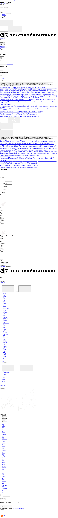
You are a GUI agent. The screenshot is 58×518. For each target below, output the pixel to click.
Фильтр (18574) (28, 82)
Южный (3, 417)
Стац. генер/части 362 (50, 138)
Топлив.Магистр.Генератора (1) (15, 115)
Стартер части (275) (27, 92)
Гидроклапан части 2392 (3, 150)
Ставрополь (5, 320)
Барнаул (4, 338)
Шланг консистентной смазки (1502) (42, 108)
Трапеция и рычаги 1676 (24, 157)
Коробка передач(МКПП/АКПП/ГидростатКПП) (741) (17, 96)
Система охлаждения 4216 (54, 136)
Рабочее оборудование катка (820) (18, 106)
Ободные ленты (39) (27, 90)
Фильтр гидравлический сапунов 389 (5, 146)
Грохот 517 (29, 157)
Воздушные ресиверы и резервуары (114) (14, 101)
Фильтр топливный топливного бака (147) (40, 95)
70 (2, 80)
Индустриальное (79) (32, 88)
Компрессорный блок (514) (10, 114)
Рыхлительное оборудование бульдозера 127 (40, 157)
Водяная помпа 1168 (31, 145)
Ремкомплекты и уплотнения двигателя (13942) (51, 91)
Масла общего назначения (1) (45, 88)
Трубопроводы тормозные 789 (35, 159)
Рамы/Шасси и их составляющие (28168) (16, 84)
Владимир (4, 296)
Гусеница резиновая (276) (12, 86)
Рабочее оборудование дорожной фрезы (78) (7, 106)
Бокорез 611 (9, 142)
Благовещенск (5, 346)
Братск (3, 479)
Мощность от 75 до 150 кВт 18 (19, 163)
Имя (0, 495)
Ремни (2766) (2, 92)
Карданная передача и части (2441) (5, 96)
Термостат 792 (31, 144)
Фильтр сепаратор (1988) (20, 95)
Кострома (4, 297)
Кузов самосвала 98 (34, 158)
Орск (4, 325)
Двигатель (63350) (23, 82)
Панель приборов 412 (42, 151)
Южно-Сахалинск (5, 353)
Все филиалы (4, 3)
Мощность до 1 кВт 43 (3, 163)
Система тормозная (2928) (11, 83)
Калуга (4, 305)
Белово (4, 339)
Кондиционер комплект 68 (26, 155)
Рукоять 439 (39, 158)
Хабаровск (4, 357)
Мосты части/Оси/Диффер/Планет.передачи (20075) (44, 96)
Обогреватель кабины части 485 (4, 155)
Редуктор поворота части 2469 (30, 149)
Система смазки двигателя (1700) (16, 92)
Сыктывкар (5, 312)
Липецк (4, 304)
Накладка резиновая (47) (11, 87)
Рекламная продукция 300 (44, 138)
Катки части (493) (29, 86)
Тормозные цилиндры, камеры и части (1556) (48, 101)
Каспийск (3, 453)
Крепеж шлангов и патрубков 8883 (5, 159)
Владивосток (5, 347)
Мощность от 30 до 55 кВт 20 (28, 163)
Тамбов (3, 437)
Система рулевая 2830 (10, 137)
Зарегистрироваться (10, 64)
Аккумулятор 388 (31, 151)
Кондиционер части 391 (19, 155)
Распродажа (6, 283)
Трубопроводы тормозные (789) (15, 108)
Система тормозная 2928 (4, 137)
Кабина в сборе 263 (31, 161)
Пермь (4, 326)
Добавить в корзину (3, 265)
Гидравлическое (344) (13, 88)
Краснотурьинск (5, 337)
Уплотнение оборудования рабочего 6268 (15, 157)
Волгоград (3, 447)
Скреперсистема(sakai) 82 (4, 139)
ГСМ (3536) (8, 82)
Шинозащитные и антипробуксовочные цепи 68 (14, 143)
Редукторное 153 (32, 141)
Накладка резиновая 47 (24, 140)
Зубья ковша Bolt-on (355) (19, 89)
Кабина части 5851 (8, 161)
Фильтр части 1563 (24, 147)
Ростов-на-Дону (5, 318)
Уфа (4, 330)
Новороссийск (5, 317)
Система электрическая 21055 (46, 136)
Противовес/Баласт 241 (9, 162)
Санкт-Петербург (4, 442)
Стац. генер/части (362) (11, 85)
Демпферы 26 (6, 164)
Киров (4, 322)
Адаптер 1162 (36, 142)
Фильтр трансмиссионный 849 (40, 146)
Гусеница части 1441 (3, 140)
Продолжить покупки (8, 266)
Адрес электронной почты (3, 499)
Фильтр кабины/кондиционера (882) (47, 94)
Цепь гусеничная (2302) (41, 87)
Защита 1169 (5, 142)
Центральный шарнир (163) (42, 98)
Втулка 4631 (51, 158)
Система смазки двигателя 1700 (11, 145)
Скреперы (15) (37, 116)
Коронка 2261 (48, 142)
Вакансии (13, 0)
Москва (1, 3)
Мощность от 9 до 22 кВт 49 (35, 163)
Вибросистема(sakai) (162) (42, 84)
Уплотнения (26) (16, 113)
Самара (4, 327)
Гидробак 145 (36, 150)
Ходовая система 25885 (3, 136)
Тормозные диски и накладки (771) (30, 101)
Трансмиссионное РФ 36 (38, 141)
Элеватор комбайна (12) (40, 111)
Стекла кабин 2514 (3, 161)
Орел (2, 429)
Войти (6, 64)
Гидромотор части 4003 (25, 150)
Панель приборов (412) (28, 99)
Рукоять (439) (25, 106)
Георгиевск (5, 319)
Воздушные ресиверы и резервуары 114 (45, 153)
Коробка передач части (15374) (29, 96)
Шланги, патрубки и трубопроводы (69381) (6, 84)
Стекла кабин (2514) (34, 111)
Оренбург (4, 324)
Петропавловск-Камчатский (7, 350)
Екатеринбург (5, 332)
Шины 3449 (22, 143)
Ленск (4, 355)
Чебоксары (4, 331)
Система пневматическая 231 (26, 137)
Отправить (2, 70)
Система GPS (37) (50, 99)
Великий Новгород (6, 308)
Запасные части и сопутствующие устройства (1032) (32, 84)
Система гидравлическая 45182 (38, 136)
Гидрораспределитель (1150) (4, 98)
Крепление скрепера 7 (16, 167)
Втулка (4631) (8, 105)
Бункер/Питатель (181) (3, 105)
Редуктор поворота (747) (13, 97)
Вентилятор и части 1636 (37, 145)
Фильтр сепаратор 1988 (33, 146)
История (5, 0)
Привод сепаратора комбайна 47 (15, 161)
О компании (2, 0)
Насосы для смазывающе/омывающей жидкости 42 (26, 167)
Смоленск (4, 293)
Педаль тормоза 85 (30, 153)
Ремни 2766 (48, 145)
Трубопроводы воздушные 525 (14, 159)
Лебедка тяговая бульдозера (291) (48, 105)
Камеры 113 (51, 143)
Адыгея (4, 316)
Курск (4, 298)
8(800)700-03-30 (4, 361)
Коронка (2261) (25, 89)
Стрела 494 (32, 157)
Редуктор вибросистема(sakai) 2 (12, 164)
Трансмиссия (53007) (33, 82)
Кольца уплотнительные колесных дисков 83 (36, 143)
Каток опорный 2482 (35, 140)
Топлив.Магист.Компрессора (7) (31, 114)
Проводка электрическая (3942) (44, 99)
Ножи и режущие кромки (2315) (36, 89)
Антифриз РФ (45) (7, 88)
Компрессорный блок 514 (30, 165)
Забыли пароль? (3, 64)
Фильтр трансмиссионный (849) (50, 95)
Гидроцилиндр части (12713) (27, 98)
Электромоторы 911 (3, 151)
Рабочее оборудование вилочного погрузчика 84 (25, 158)
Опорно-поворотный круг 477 (17, 162)
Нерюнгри (3, 484)
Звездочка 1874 (30, 140)
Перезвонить (2, 509)
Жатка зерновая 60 (2, 157)
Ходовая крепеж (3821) (35, 87)
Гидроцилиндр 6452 (41, 150)
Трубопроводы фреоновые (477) (24, 108)
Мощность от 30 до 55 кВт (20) (20, 112)
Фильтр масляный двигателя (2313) (12, 95)
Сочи (4, 315)
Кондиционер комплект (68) (13, 103)
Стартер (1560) (23, 92)
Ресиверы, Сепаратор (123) (23, 114)
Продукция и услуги (4, 364)
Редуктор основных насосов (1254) (5, 97)
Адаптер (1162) (2, 89)
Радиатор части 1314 (3, 152)
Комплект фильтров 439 (18, 147)
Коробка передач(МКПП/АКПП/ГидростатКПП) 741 (27, 148)
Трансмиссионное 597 (13, 141)
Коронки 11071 (12, 136)
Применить (3, 192)
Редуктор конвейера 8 (3, 148)
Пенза (3, 458)
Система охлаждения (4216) (4, 83)
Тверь (4, 300)
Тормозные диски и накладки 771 (23, 153)
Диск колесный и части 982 (4, 143)
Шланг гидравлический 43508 (47, 159)
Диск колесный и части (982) (4, 90)
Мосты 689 (44, 148)
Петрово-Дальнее (4, 434)
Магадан (4, 348)
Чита (4, 352)
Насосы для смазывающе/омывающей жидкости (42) (27, 116)
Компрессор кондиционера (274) (4, 103)
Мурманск (4, 310)
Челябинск (4, 336)
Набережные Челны (6, 323)
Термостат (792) (32, 92)
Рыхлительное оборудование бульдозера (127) (33, 106)
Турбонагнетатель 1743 (43, 144)
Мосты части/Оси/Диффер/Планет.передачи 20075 (13, 148)
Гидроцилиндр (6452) (21, 98)
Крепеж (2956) (30, 89)
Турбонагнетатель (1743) (51, 92)
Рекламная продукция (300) (4, 85)
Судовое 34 (43, 141)
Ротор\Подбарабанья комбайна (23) (11, 111)
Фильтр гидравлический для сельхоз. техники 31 (8, 147)
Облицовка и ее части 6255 (24, 162)
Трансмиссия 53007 (31, 136)
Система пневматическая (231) (35, 83)
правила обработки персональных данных (18, 508)
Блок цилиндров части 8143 (50, 144)
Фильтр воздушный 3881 (30, 147)
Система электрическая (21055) (49, 82)
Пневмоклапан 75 (7, 156)
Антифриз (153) (2, 88)
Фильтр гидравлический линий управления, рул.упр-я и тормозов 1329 (20, 146)
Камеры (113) (10, 90)
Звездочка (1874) (24, 86)
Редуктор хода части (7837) (35, 97)
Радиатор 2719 (8, 152)
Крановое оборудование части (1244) (33, 105)
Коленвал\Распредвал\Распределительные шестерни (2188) (37, 91)
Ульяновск (4, 329)
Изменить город (6, 7)
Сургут (4, 335)
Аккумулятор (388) (3, 99)
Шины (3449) (46, 90)
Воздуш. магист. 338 (24, 165)
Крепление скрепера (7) (17, 116)
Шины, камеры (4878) (17, 82)
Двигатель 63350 (22, 136)
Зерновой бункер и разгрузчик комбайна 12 (40, 161)
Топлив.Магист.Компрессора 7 (4, 165)
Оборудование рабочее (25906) (43, 83)
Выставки (10, 0)
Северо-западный (4, 416)
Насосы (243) (23, 84)
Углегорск (4, 354)
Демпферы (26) (2, 113)
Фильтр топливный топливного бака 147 (50, 146)
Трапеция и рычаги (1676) (46, 106)
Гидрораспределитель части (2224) (13, 98)
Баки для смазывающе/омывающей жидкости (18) (7, 116)
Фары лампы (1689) (15, 100)
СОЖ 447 (28, 141)
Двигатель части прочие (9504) (24, 91)
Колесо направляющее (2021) (51, 86)
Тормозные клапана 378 (3, 153)
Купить (1, 248)
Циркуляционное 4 (24, 141)
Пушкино (4, 303)
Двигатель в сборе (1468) (16, 91)
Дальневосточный (4, 421)
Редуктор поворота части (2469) (21, 97)
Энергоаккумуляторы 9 (36, 153)
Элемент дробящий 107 (31, 142)
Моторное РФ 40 (47, 141)
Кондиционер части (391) (20, 103)
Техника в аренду (2, 283)
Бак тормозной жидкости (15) (4, 101)
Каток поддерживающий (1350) (42, 86)
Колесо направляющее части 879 (16, 140)
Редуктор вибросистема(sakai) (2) (9, 113)
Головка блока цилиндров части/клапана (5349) (6, 91)
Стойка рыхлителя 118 (20, 142)
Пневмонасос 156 (2, 156)
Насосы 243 (12, 138)
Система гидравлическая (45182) (40, 82)
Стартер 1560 (5, 145)
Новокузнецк (5, 342)
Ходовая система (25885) (4, 82)
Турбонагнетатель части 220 (36, 144)
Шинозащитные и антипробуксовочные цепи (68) (37, 90)
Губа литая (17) (10, 89)
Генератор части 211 (53, 145)
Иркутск (4, 340)
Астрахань (4, 314)
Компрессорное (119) (38, 88)
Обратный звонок (3, 43)
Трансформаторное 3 (19, 141)
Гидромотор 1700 (19, 150)
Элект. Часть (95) (38, 114)
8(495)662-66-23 (2, 38)
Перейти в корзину (3, 266)
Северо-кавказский (4, 418)
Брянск (4, 295)
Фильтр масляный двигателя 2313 (38, 147)
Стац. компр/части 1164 (37, 138)
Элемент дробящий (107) (50, 89)
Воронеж (3, 427)
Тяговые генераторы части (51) (8, 100)
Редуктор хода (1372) (28, 97)
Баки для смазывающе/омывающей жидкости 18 (6, 167)
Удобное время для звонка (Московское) (5, 502)
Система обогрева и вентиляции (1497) (26, 83)
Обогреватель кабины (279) (28, 103)
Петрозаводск (5, 311)
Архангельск (5, 307)
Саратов (3, 461)
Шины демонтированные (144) (52, 90)
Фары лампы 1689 (36, 151)
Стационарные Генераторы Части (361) (5, 115)
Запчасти (5, 282)
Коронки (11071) (13, 82)
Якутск (3, 487)
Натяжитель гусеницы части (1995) (27, 87)
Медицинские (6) (51, 88)
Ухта (4, 313)
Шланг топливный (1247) (5, 109)
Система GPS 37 (26, 151)
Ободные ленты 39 (27, 143)
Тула (4, 301)
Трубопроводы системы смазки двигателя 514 (24, 159)
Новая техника (2, 282)
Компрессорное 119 (52, 141)
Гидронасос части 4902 (47, 150)
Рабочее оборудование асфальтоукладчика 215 (12, 158)
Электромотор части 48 (48, 151)
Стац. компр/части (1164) (49, 84)
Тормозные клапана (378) (38, 101)
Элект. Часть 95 (36, 165)
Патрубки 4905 (41, 159)
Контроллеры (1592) (17, 99)
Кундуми (4, 356)
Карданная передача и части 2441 (50, 148)
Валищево (4, 294)
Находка (4, 349)
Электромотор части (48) (21, 100)
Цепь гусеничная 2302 (9, 140)
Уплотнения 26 (2, 164)
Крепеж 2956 (2, 142)
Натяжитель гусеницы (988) (18, 87)
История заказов (4, 15)
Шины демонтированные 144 (46, 143)
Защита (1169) (14, 89)
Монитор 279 (16, 151)
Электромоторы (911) (28, 100)
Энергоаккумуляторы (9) (3, 102)
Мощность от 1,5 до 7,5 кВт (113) (11, 112)
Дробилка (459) (16, 105)
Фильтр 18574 (26, 136)
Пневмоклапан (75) (3, 104)
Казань (4, 321)
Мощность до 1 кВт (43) (3, 112)
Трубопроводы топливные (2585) (6, 108)
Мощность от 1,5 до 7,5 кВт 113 (11, 163)
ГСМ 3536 (8, 136)
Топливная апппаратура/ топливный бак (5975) (41, 92)
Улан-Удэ (4, 351)
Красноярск (5, 341)
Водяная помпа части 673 (25, 145)
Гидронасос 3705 (14, 150)
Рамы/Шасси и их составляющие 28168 (5, 138)
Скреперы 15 (35, 167)
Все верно (2, 7)
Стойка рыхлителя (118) (44, 89)
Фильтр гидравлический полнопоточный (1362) (24, 94)
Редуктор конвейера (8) (54, 96)
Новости (7, 0)
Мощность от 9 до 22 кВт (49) (37, 112)
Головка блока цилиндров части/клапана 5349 (6, 144)
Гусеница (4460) (6, 86)
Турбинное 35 (4, 141)
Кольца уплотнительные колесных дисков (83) (18, 90)
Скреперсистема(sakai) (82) (17, 85)
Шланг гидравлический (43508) (32, 108)
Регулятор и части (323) (34, 98)
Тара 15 (1, 141)
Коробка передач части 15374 (38, 148)
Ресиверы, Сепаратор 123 (17, 165)
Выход (3, 17)
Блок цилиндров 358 (44, 145)
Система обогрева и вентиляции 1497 (18, 137)
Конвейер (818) (26, 105)
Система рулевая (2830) (18, 83)
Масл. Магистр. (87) (16, 114)
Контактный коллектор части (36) (10, 99)
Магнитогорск (4, 466)
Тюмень (3, 469)
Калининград (5, 309)
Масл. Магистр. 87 (11, 165)
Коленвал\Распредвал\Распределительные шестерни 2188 (21, 144)
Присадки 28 (8, 141)
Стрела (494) (41, 106)
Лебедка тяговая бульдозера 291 (45, 158)
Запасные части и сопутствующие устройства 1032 (21, 138)
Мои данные (3, 14)
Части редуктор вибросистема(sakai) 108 (22, 164)
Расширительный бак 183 (13, 152)
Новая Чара (3, 489)
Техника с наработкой (6, 372)
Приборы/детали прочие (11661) (35, 99)
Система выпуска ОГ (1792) (8, 92)
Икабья (3, 492)
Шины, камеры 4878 (16, 136)
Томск (4, 344)
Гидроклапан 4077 (9, 150)
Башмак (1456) (2, 86)
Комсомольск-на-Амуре (5, 482)
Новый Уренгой (5, 334)
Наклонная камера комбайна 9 (32, 162)
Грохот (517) (12, 105)
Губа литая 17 (26, 142)
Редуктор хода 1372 (16, 149)
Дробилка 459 (7, 157)
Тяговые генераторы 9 (21, 151)
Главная (3, 78)
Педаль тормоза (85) (22, 101)
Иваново (4, 306)
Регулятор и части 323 (31, 150)
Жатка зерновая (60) (21, 105)
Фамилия (1, 496)
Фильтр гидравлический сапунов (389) (36, 94)
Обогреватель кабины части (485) (36, 103)
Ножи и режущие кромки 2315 (42, 142)
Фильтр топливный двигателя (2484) (29, 95)
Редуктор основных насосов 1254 (8, 149)
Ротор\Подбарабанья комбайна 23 (24, 161)
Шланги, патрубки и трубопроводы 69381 (44, 137)
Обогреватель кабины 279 (12, 155)
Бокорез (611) (6, 89)
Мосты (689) (35, 96)
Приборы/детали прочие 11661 (10, 151)
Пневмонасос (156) (8, 104)
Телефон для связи (2, 498)
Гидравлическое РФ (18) (19, 88)
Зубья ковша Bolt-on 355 (14, 142)
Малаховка (3, 432)
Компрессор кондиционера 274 (34, 155)
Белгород (3, 425)
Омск (4, 343)
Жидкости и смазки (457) (25, 88)
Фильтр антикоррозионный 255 (47, 147)
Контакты (15, 0)
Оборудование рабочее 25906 (34, 137)
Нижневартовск (5, 333)
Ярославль (4, 302)
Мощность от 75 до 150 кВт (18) (29, 112)
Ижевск (3, 463)
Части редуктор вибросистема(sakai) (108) (23, 113)
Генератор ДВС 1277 (19, 145)
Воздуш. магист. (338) (3, 114)
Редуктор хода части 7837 (22, 149)
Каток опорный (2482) (35, 86)
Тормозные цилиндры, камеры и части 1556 (13, 153)
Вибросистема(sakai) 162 (31, 138)
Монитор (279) (22, 99)
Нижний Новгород (4, 456)
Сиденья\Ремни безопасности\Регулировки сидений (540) (24, 111)
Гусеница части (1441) (19, 86)
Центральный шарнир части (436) (50, 98)
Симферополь (4, 450)
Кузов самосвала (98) (41, 105)
